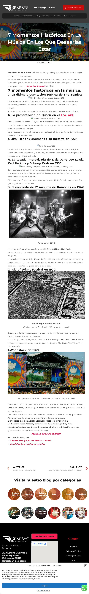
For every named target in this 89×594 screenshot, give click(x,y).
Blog (38, 16)
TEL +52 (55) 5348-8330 (44, 8)
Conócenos (27, 16)
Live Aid (67, 115)
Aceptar (44, 585)
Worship (73, 547)
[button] (85, 566)
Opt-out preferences (43, 591)
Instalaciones (47, 16)
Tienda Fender (69, 16)
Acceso (57, 16)
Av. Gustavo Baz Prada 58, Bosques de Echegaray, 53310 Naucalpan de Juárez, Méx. (14, 558)
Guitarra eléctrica (73, 551)
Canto (73, 560)
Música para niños (73, 556)
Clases (16, 16)
